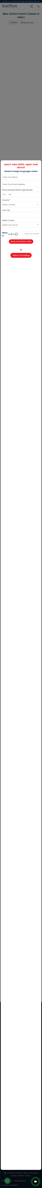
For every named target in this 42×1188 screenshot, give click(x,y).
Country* (6, 200)
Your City (6, 210)
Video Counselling (21, 255)
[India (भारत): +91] (4, 194)
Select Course (8, 220)
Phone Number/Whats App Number (17, 190)
